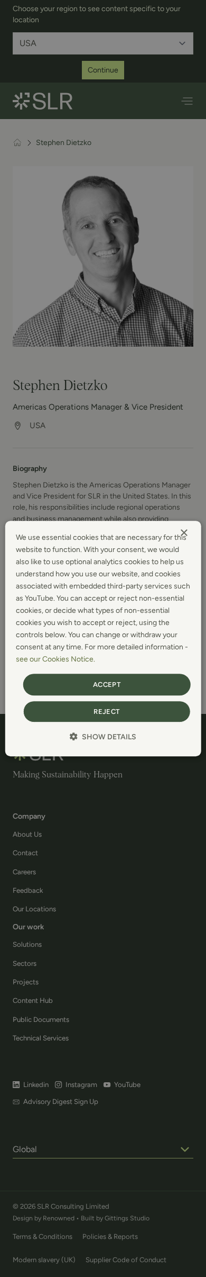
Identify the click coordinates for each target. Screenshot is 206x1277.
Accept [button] (106, 685)
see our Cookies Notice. (55, 659)
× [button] (184, 533)
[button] (103, 736)
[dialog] (103, 639)
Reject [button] (106, 712)
